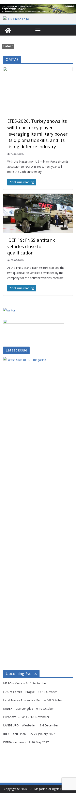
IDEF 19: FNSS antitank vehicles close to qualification (31, 246)
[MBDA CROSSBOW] (38, 8)
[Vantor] (9, 310)
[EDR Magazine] (8, 30)
